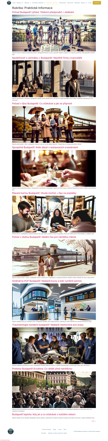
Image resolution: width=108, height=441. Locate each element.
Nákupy (27, 2)
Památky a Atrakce (37, 2)
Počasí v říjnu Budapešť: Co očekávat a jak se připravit (42, 103)
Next (94, 421)
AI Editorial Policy (5, 440)
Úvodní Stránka (46, 429)
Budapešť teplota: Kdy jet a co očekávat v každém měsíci (43, 414)
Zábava (83, 2)
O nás (89, 2)
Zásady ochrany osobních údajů (57, 433)
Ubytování (70, 2)
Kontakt (43, 433)
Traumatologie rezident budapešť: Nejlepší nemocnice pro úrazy (48, 324)
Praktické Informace (52, 2)
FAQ (65, 429)
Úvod (13, 2)
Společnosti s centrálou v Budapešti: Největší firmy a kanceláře (47, 57)
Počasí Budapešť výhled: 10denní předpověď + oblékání (43, 12)
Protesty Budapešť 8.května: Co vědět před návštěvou (42, 368)
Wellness (77, 2)
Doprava (19, 2)
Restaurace (62, 2)
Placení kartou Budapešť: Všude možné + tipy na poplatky (44, 193)
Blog (54, 429)
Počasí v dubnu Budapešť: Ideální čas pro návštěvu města (44, 237)
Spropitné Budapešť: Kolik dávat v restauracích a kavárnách (45, 147)
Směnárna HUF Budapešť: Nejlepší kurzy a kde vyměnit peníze (47, 280)
